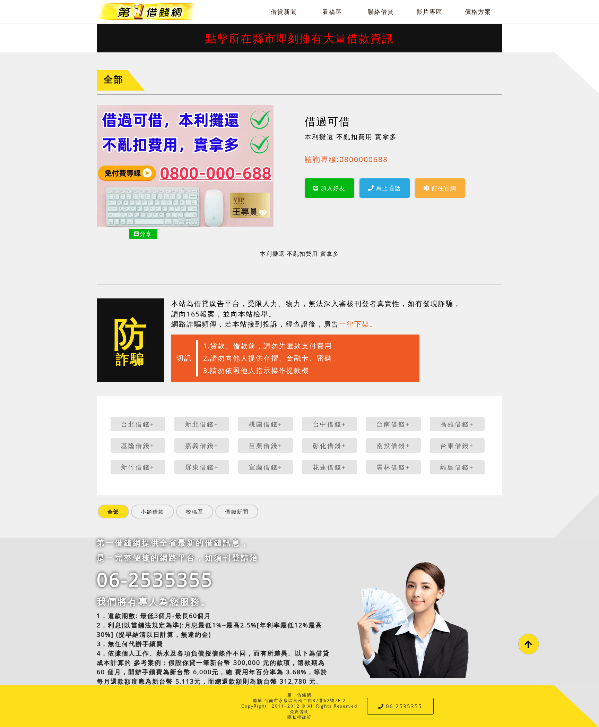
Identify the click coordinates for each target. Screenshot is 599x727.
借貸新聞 (284, 12)
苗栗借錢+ (266, 445)
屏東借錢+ (202, 467)
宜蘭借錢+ (266, 467)
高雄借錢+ (457, 424)
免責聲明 (299, 712)
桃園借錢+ (266, 424)
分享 (146, 234)
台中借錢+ (329, 424)
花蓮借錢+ (329, 467)
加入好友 (333, 188)
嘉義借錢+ (202, 445)
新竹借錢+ (138, 467)
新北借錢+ (202, 424)
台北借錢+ (138, 424)
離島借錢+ (457, 467)
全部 (114, 79)
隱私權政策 (299, 717)
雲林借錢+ (393, 467)
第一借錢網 (299, 695)
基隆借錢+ (138, 445)
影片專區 (429, 12)
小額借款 (152, 511)
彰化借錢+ (329, 445)
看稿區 (332, 12)
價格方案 (478, 12)
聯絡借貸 (381, 12)
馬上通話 (388, 188)
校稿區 (194, 511)
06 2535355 (404, 706)
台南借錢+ (393, 424)
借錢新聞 (237, 511)
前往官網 (444, 188)
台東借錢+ (457, 445)
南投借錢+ (393, 445)
